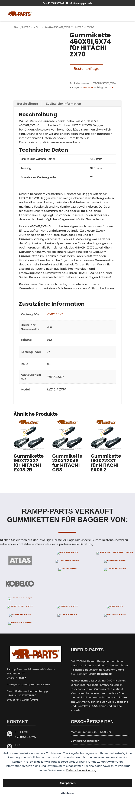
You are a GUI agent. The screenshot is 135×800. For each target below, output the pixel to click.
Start (17, 27)
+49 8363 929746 (54, 3)
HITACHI (27, 27)
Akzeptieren (67, 783)
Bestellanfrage (86, 68)
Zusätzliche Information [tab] (63, 103)
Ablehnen (67, 793)
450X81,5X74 (55, 314)
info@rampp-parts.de (79, 3)
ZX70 (113, 87)
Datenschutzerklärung (81, 770)
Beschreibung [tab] (27, 103)
